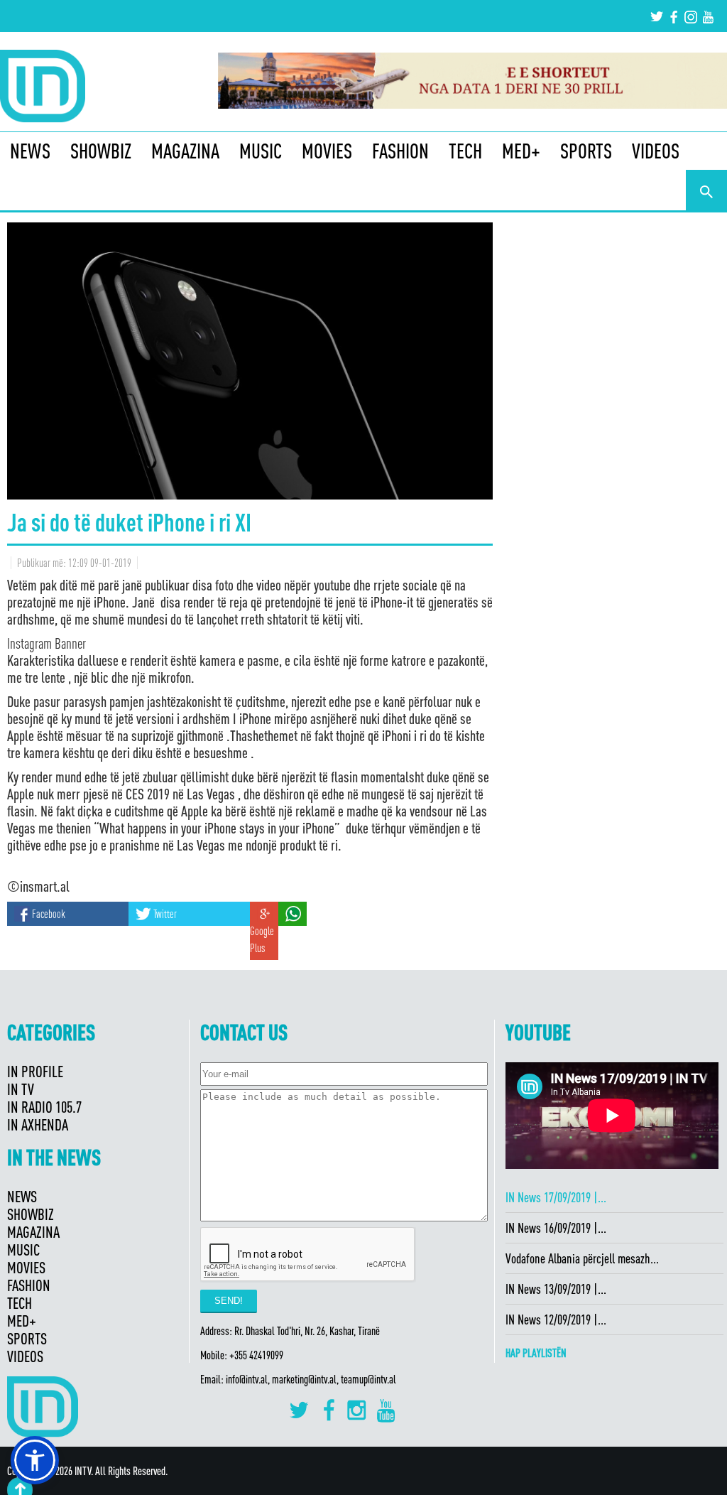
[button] (34, 1460)
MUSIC (260, 151)
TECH (465, 151)
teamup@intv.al (368, 1379)
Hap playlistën (536, 1352)
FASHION (400, 151)
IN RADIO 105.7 (44, 1107)
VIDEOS (655, 151)
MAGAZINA (185, 151)
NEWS (30, 151)
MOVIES (327, 151)
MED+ (521, 151)
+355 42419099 (256, 1355)
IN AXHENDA (37, 1124)
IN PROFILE (35, 1071)
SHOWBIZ (100, 151)
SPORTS (586, 151)
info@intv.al (247, 1379)
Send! (228, 1300)
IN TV (20, 1089)
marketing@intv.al (304, 1379)
